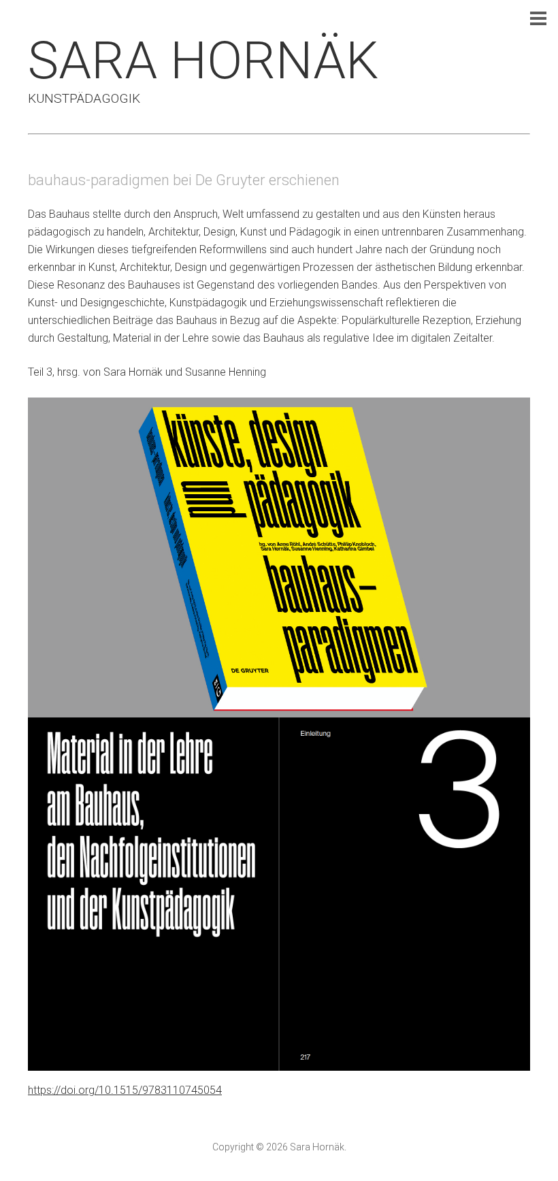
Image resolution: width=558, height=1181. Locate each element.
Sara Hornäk (203, 60)
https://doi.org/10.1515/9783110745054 (125, 1090)
